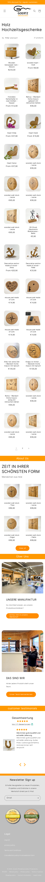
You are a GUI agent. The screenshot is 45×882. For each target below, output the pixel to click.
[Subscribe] (38, 798)
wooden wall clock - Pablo (33, 536)
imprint (7, 840)
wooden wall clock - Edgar (11, 536)
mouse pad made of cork (12, 298)
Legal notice (37, 875)
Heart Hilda (11, 133)
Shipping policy (11, 875)
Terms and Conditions (12, 850)
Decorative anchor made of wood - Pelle (33, 265)
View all (22, 548)
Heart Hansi (11, 163)
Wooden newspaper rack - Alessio (12, 65)
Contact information (24, 875)
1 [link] (16, 448)
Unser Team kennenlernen (21, 694)
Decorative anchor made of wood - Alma (11, 265)
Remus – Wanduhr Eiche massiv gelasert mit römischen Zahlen (33, 100)
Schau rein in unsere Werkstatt (19, 616)
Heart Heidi (33, 133)
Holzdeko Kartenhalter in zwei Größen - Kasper (12, 100)
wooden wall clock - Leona (33, 164)
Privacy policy (25, 871)
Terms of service (37, 871)
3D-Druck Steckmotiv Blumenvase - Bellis (33, 230)
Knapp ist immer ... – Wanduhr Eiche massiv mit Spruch (33, 364)
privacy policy (9, 845)
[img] (22, 721)
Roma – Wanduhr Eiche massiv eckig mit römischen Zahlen (12, 399)
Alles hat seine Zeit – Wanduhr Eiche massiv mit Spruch (11, 364)
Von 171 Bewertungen (21, 724)
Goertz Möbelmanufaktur (21, 869)
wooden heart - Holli (33, 64)
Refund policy (13, 871)
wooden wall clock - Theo (11, 504)
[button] (4, 10)
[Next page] (28, 448)
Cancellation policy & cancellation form (19, 855)
